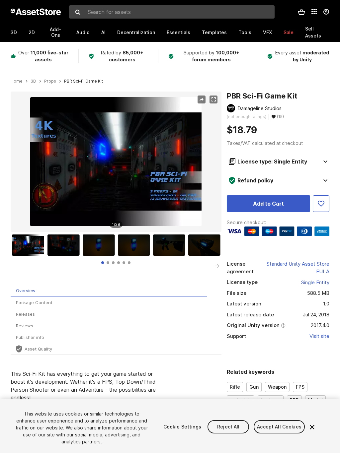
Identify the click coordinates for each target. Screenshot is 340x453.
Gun (254, 387)
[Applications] (314, 12)
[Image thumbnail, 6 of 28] (205, 245)
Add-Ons (55, 32)
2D (32, 32)
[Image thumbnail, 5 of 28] (170, 245)
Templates (214, 32)
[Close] (312, 427)
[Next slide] (217, 266)
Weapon (277, 387)
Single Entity (315, 282)
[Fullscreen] (213, 99)
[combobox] (172, 12)
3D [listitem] (33, 81)
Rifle (235, 387)
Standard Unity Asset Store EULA (298, 268)
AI (103, 32)
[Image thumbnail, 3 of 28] (100, 245)
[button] (301, 12)
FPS (300, 387)
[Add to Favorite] (321, 203)
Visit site (319, 336)
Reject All (228, 426)
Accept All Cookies (279, 426)
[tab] (102, 262)
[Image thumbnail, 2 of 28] (65, 245)
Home (17, 81)
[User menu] (326, 12)
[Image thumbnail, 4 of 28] (135, 245)
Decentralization (136, 32)
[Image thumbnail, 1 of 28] (29, 245)
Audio (83, 32)
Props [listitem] (50, 81)
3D (14, 32)
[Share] (202, 99)
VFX (267, 32)
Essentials (178, 32)
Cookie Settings (182, 426)
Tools (244, 32)
